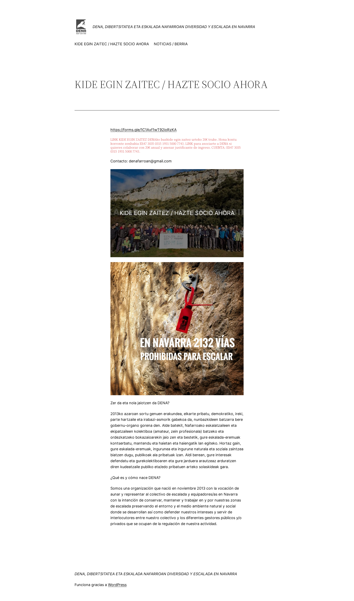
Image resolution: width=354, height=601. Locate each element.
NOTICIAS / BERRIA (171, 44)
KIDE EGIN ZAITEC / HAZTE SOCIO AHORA (112, 44)
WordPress (117, 585)
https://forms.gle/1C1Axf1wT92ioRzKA (143, 130)
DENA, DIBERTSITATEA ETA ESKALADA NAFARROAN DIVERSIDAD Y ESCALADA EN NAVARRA (174, 27)
